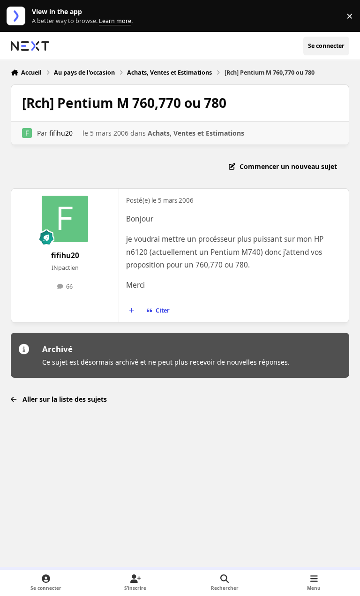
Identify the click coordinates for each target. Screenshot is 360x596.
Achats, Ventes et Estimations (196, 133)
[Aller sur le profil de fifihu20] (27, 133)
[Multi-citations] (132, 310)
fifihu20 (61, 133)
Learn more (18, 16)
